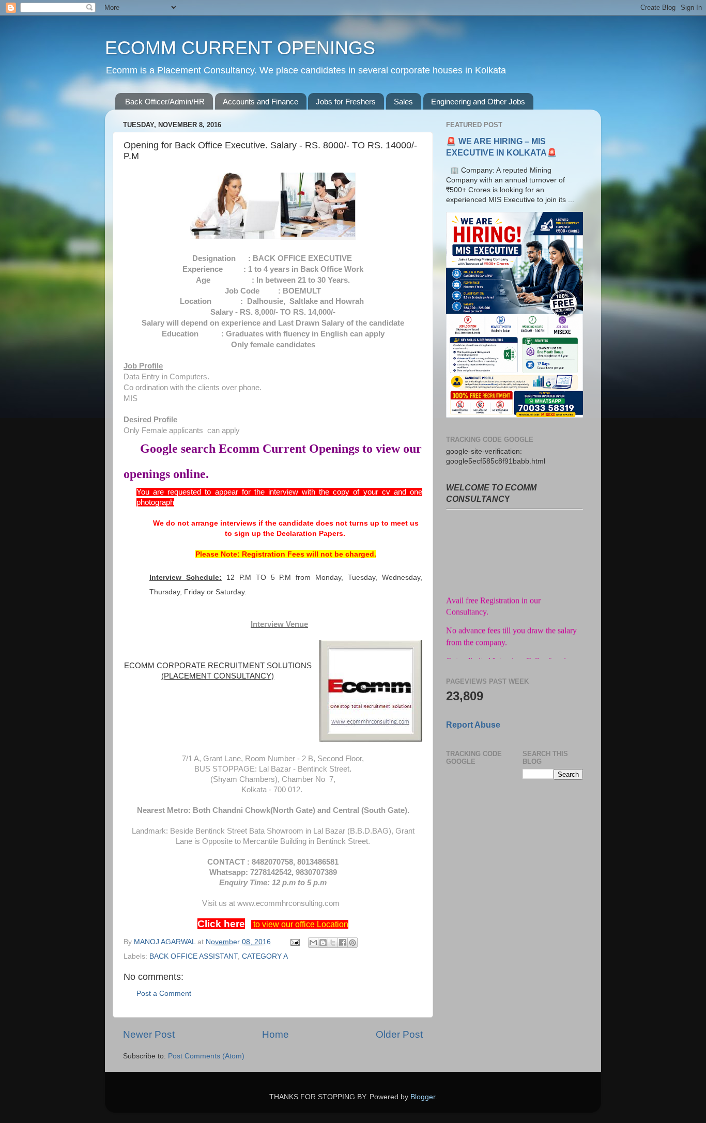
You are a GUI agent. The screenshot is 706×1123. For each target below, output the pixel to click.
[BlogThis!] (323, 942)
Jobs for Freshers (346, 101)
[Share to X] (333, 942)
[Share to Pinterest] (352, 942)
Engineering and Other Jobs (478, 101)
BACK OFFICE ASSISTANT (193, 956)
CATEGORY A (265, 956)
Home (275, 1034)
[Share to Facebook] (342, 942)
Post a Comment (163, 993)
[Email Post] (294, 942)
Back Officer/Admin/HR (165, 101)
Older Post (399, 1034)
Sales (403, 101)
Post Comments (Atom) (206, 1056)
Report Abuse (473, 724)
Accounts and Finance (260, 101)
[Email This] (313, 942)
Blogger (422, 1097)
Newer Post (149, 1034)
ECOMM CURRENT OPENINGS (240, 47)
